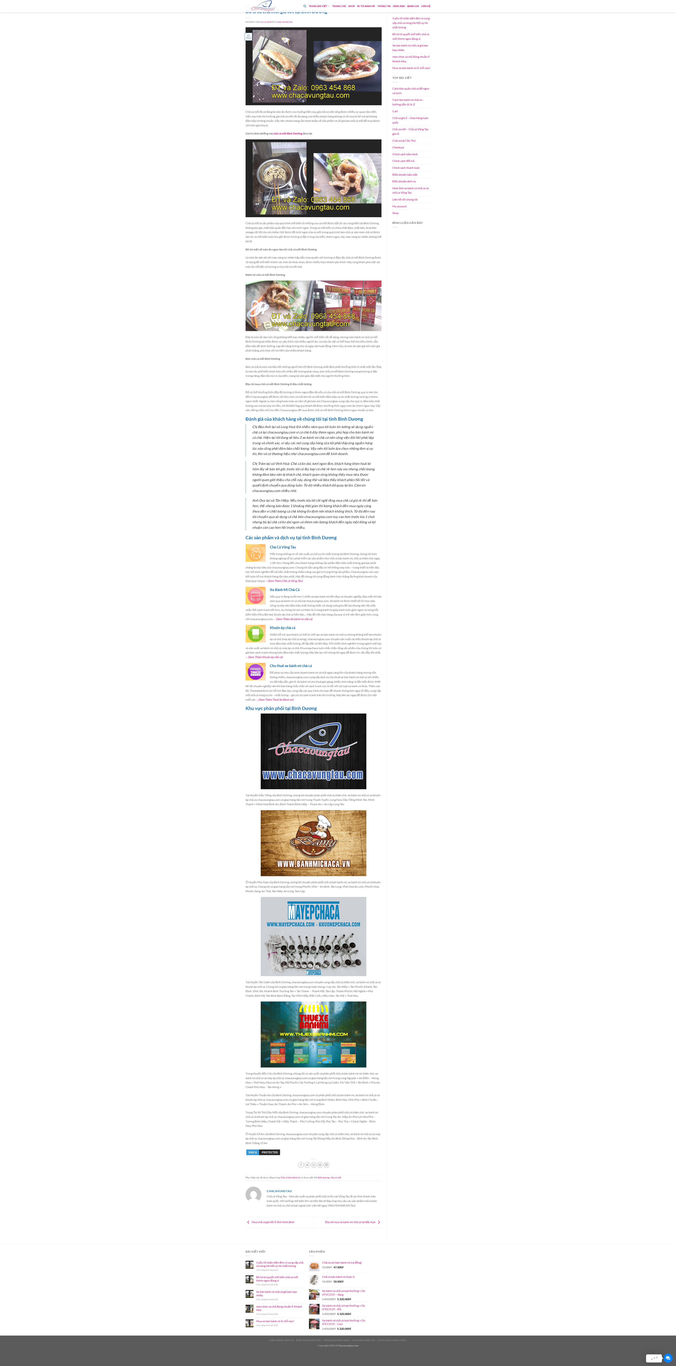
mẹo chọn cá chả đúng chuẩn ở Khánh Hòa (411, 59)
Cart (395, 111)
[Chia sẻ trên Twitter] (307, 1165)
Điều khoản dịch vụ (404, 181)
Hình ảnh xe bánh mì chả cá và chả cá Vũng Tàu (410, 190)
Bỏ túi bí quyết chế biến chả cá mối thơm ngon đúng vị (410, 36)
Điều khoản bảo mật (404, 174)
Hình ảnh (399, 6)
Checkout (398, 147)
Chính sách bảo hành (405, 154)
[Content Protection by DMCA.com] (263, 1152)
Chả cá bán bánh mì (290, 1177)
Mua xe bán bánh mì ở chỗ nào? (411, 68)
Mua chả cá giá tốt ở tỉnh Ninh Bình (272, 1222)
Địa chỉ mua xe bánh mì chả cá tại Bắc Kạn (350, 1222)
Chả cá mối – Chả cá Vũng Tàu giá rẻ (410, 131)
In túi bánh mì (366, 6)
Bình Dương (294, 133)
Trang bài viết (318, 6)
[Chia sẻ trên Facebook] (301, 1165)
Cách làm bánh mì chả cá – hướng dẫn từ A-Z (408, 102)
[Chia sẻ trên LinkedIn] (326, 1165)
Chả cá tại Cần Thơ (404, 140)
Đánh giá (413, 6)
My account (399, 206)
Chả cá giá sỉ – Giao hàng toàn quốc (410, 120)
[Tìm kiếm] (304, 6)
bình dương (323, 1177)
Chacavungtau (284, 22)
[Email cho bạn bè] (314, 1165)
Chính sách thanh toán (406, 167)
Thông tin (383, 6)
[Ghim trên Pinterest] (320, 1165)
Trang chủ (339, 6)
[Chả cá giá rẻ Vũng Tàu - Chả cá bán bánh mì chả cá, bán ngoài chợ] (263, 6)
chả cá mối (279, 133)
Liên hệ (425, 6)
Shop (351, 6)
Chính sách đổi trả (403, 160)
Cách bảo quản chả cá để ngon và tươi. (410, 91)
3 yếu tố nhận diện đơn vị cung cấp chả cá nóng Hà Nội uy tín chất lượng (411, 23)
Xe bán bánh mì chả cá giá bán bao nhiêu (410, 48)
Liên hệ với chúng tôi (405, 199)
